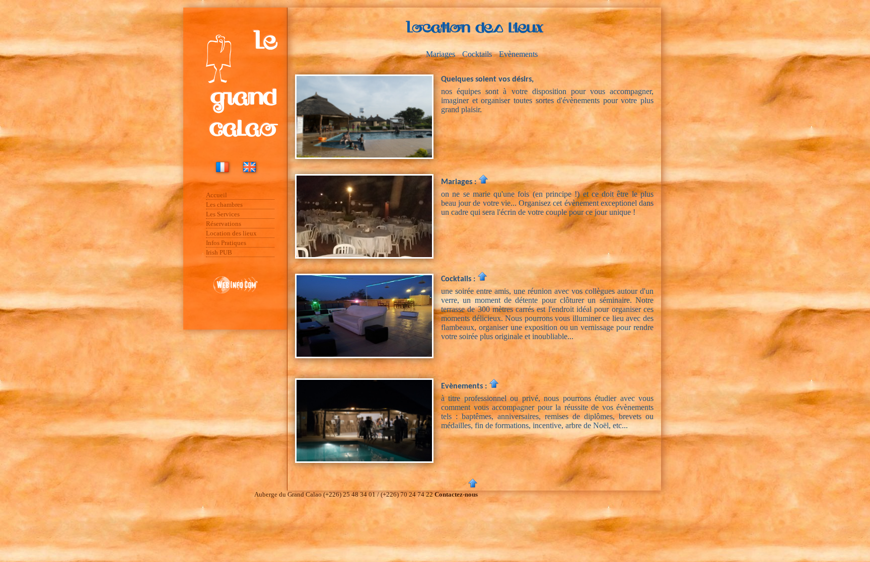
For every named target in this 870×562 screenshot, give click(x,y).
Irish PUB (219, 252)
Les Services (223, 214)
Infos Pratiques (226, 243)
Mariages (440, 54)
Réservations (223, 223)
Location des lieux (231, 233)
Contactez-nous (456, 494)
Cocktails (477, 54)
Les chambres (224, 204)
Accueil (216, 195)
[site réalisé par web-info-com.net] (235, 299)
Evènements (518, 54)
